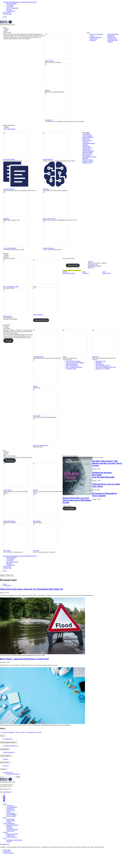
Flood (18, 732)
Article (23, 732)
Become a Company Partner (40, 445)
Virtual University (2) (9, 752)
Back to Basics (94, 38)
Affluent (65, 271)
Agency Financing (87, 135)
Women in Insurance (71, 364)
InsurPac (35, 386)
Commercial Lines (112, 38)
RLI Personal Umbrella (69, 273)
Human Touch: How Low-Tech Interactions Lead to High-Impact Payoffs (77, 500)
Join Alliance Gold (93, 264)
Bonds (84, 271)
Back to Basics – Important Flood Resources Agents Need (24, 659)
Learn (4, 31)
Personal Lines (111, 37)
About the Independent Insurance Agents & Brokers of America (20, 2)
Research (35, 490)
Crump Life (85, 273)
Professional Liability (88, 161)
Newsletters (36, 550)
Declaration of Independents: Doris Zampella (104, 494)
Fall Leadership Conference (73, 361)
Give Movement (100, 364)
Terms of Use (6, 851)
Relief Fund (95, 356)
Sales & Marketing (48, 159)
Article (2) (6, 765)
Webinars (47, 90)
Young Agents (37, 415)
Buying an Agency (87, 140)
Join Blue (90, 261)
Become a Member (12, 3)
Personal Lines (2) (8, 772)
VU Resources (7, 585)
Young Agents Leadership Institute (75, 362)
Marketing (9, 826)
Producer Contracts (87, 159)
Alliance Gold (10, 835)
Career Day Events (101, 361)
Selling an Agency (87, 162)
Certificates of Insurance (88, 143)
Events (64, 356)
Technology (46, 189)
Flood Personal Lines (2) (13, 774)
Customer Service (87, 147)
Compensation (86, 146)
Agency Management (9, 129)
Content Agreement (8, 853)
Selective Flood (106, 273)
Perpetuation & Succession (89, 156)
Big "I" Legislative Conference (74, 367)
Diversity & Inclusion (48, 248)
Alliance (5, 832)
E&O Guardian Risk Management (113, 34)
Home (5, 584)
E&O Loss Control (87, 153)
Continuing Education (95, 37)
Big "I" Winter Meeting (72, 365)
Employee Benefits (87, 152)
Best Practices (86, 138)
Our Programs (10, 5)
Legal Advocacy (11, 810)
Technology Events (71, 368)
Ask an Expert (48, 120)
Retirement (6, 218)
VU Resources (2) (8, 739)
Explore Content (49, 60)
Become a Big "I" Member (103, 368)
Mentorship (93, 40)
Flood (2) (5, 759)
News (4, 454)
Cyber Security (86, 149)
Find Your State (7, 14)
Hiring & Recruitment (9, 159)
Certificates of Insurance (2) (10, 745)
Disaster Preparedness (88, 150)
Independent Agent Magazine (112, 40)
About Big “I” (10, 805)
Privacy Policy (7, 850)
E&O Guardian (86, 155)
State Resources (11, 11)
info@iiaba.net (7, 792)
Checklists (85, 144)
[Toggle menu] (7, 575)
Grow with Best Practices (10, 248)
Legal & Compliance (8, 189)
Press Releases (37, 521)
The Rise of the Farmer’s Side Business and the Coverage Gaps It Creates (107, 463)
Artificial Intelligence (87, 137)
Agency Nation (7, 490)
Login (4, 17)
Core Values (10, 6)
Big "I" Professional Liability (11, 286)
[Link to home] (6, 23)
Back (6, 29)
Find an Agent (7, 12)
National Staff (10, 808)
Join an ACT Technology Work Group (106, 367)
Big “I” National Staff (12, 8)
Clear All (38, 732)
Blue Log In (91, 267)
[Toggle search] (2, 575)
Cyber (34, 286)
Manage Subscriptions (9, 521)
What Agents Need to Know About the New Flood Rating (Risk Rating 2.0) (31, 589)
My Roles (9, 9)
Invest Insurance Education (103, 365)
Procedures (85, 158)
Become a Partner (11, 816)
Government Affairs (38, 356)
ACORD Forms (86, 134)
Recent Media (7, 550)
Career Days (85, 141)
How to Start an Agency (49, 218)
